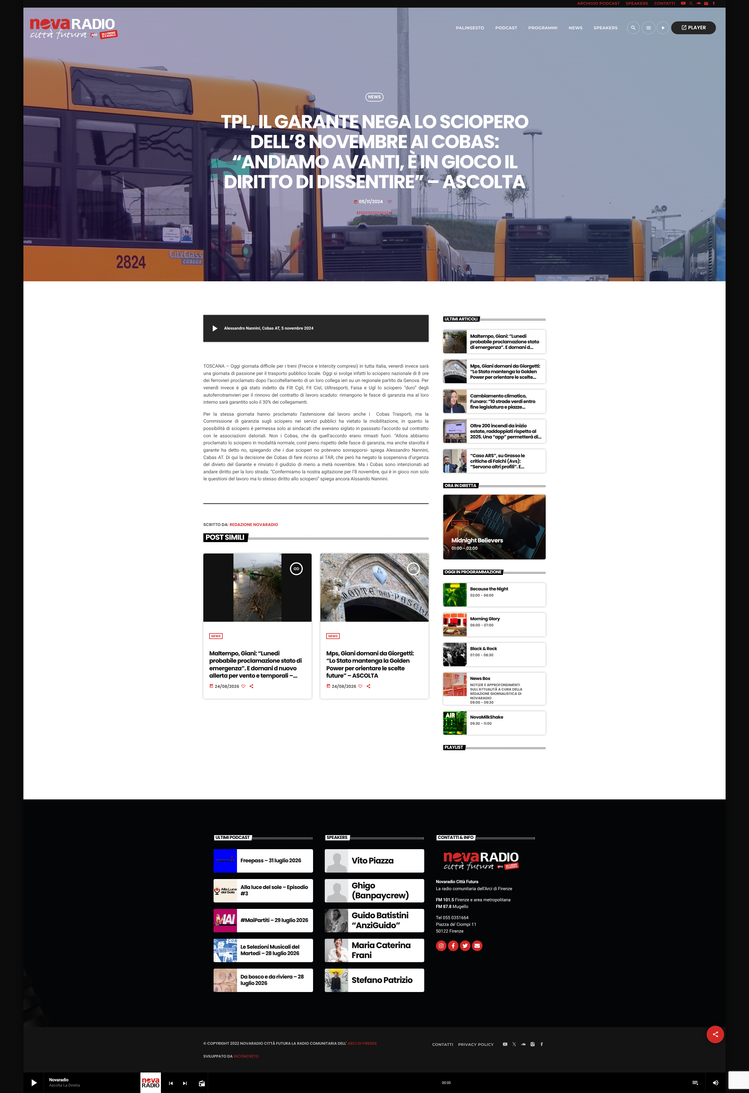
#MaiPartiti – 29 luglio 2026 (274, 920)
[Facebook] (714, 4)
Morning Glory (485, 619)
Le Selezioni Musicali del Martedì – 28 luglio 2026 (269, 950)
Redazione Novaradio (254, 524)
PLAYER (693, 27)
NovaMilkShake (486, 717)
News (374, 97)
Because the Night (489, 589)
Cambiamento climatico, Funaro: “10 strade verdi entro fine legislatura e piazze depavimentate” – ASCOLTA (502, 404)
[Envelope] (477, 945)
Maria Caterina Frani (381, 950)
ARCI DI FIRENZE (362, 1043)
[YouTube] (683, 4)
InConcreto (246, 1056)
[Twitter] (465, 945)
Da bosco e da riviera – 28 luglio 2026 (272, 980)
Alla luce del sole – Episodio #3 (274, 890)
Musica (459, 523)
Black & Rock (483, 649)
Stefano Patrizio (382, 980)
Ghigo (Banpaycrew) (380, 890)
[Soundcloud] (698, 4)
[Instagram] (706, 4)
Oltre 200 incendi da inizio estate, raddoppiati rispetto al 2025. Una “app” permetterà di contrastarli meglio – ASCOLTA (504, 434)
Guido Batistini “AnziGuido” (380, 920)
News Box (480, 678)
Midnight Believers (477, 540)
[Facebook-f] (453, 945)
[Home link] (61, 27)
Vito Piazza (373, 860)
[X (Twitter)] (691, 4)
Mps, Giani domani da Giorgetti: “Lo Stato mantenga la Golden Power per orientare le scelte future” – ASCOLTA (370, 664)
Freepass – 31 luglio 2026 (270, 860)
